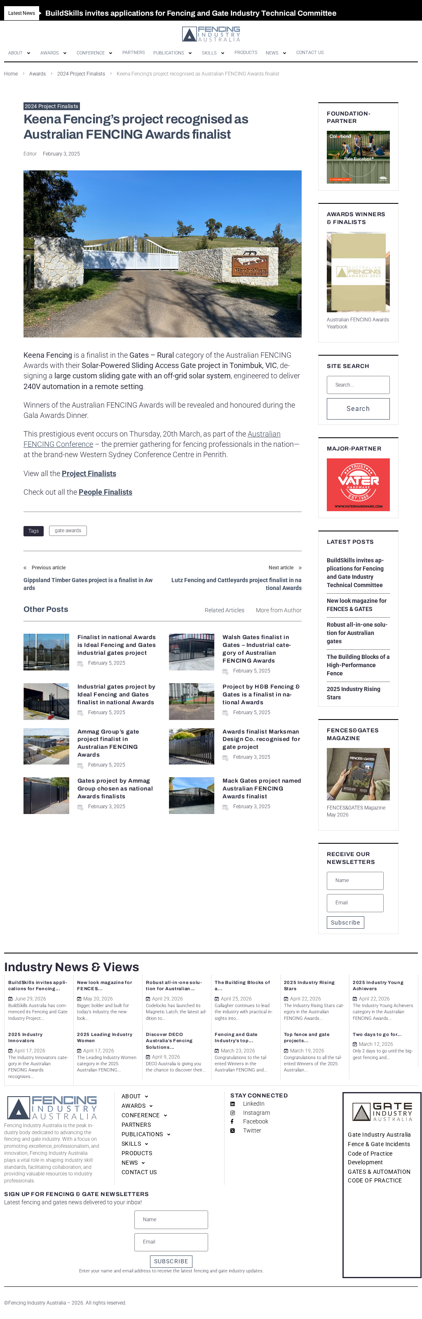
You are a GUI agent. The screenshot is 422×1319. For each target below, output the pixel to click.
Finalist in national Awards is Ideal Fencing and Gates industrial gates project (116, 645)
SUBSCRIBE (171, 1261)
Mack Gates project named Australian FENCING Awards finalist (262, 789)
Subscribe (345, 922)
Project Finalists (89, 473)
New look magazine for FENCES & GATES (357, 604)
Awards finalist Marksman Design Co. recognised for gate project (261, 739)
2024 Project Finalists (52, 106)
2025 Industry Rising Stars (353, 693)
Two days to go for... (377, 1034)
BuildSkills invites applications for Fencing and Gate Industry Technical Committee (355, 572)
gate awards (68, 530)
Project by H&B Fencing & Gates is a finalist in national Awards (261, 695)
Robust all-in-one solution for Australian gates (357, 632)
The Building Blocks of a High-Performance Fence (358, 665)
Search (358, 409)
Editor (30, 154)
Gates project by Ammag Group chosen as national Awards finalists (115, 789)
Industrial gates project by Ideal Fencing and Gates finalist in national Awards (116, 695)
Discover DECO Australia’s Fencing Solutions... (169, 1041)
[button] (20, 53)
